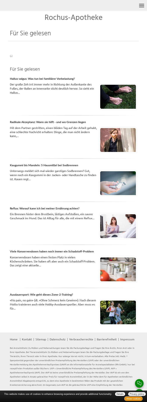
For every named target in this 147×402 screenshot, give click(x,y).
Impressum (127, 339)
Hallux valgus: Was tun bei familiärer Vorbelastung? (42, 78)
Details (120, 394)
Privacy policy (137, 394)
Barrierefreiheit (107, 339)
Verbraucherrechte (81, 339)
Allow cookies (133, 398)
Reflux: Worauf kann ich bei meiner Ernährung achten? (44, 208)
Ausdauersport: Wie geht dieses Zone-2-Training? (41, 294)
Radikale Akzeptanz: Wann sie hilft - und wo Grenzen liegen (48, 122)
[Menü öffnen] (141, 5)
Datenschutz (58, 339)
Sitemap (40, 339)
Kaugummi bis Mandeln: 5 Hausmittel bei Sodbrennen (44, 165)
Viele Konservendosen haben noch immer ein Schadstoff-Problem (52, 251)
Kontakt (27, 339)
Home (14, 339)
